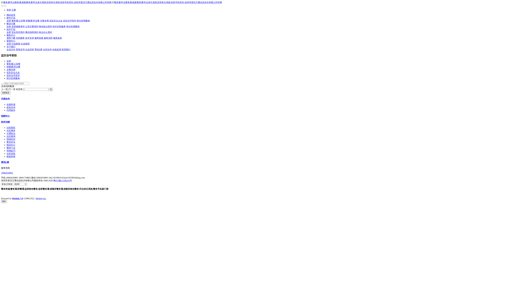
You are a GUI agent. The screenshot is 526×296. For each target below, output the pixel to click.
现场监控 (11, 139)
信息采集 (11, 153)
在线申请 (11, 104)
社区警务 (11, 130)
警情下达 (11, 148)
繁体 (4, 201)
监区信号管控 (13, 75)
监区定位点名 (13, 72)
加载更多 (5, 93)
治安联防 (11, 127)
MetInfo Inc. (41, 198)
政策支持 (11, 107)
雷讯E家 (5, 162)
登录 (9, 10)
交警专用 (11, 70)
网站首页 (11, 15)
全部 (9, 21)
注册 (14, 10)
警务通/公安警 (13, 64)
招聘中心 (5, 116)
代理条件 (11, 110)
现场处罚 (11, 151)
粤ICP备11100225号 (62, 180)
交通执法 (11, 133)
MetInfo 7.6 (17, 198)
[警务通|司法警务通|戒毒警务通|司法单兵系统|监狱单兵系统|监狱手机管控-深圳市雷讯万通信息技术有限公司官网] (263, 2)
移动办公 (11, 145)
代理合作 (5, 99)
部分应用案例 (13, 78)
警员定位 (11, 142)
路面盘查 (11, 156)
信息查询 (11, 136)
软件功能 (5, 122)
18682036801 (7, 173)
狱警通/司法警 (13, 67)
